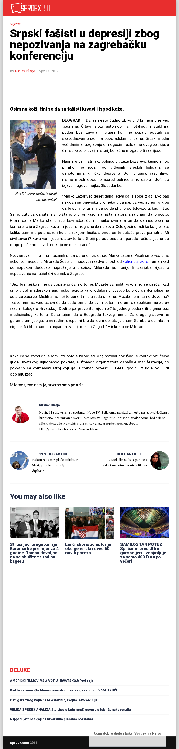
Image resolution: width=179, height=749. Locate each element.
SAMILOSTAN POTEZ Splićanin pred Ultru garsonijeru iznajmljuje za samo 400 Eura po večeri (143, 553)
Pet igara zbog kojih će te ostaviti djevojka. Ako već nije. (54, 700)
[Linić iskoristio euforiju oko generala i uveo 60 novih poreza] (89, 522)
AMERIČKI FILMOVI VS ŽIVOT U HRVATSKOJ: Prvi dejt (51, 681)
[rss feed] (167, 742)
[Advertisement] (89, 90)
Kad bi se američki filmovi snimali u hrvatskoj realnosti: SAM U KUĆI (63, 690)
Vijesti (15, 24)
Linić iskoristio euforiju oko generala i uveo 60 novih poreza (88, 548)
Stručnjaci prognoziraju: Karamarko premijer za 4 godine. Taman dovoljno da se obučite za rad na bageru (34, 553)
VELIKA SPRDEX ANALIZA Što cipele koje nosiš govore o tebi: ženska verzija (70, 709)
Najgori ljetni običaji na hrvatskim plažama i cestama (51, 719)
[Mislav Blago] (20, 412)
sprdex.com (19, 743)
